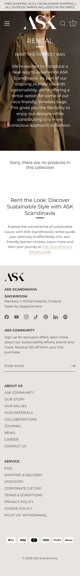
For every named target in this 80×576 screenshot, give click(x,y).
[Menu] (7, 23)
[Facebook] (6, 316)
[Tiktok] (36, 316)
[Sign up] (73, 366)
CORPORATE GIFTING (23, 488)
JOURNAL (12, 426)
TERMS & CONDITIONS (23, 495)
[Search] (63, 24)
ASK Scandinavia (45, 558)
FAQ (8, 468)
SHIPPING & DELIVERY (23, 475)
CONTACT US (15, 446)
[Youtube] (16, 316)
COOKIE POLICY (18, 508)
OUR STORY (14, 399)
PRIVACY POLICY (19, 502)
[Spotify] (65, 316)
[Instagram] (26, 316)
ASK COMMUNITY (19, 392)
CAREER (11, 439)
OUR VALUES (15, 406)
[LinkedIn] (55, 316)
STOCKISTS (13, 482)
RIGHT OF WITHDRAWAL (25, 515)
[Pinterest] (46, 316)
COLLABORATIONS (20, 419)
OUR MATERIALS (18, 413)
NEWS (9, 433)
